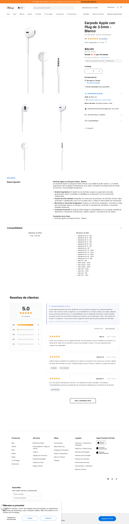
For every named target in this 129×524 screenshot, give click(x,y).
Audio (13, 457)
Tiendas (56, 460)
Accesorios (15, 464)
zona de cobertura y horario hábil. (99, 100)
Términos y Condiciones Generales (83, 444)
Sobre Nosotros (59, 446)
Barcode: (99, 34)
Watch (14, 453)
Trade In (35, 452)
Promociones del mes (82, 462)
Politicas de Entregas (82, 452)
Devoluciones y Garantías (83, 466)
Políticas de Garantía (82, 459)
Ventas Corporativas (61, 453)
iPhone (14, 446)
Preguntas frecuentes (61, 450)
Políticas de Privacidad (82, 455)
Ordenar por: (98, 328)
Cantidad (88, 66)
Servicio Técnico (59, 457)
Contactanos (58, 443)
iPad (13, 450)
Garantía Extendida (39, 459)
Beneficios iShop (38, 443)
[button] (8, 14)
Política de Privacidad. (11, 512)
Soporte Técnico (80, 469)
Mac (13, 443)
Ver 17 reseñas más (83, 400)
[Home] (11, 8)
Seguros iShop (38, 466)
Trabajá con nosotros (40, 455)
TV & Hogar (16, 460)
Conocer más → (105, 57)
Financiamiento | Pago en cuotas (41, 447)
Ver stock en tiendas (93, 83)
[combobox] (53, 8)
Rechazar (48, 518)
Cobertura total (38, 462)
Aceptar (29, 518)
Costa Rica (110, 7)
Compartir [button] (90, 128)
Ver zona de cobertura (88, 1)
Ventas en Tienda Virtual (83, 448)
